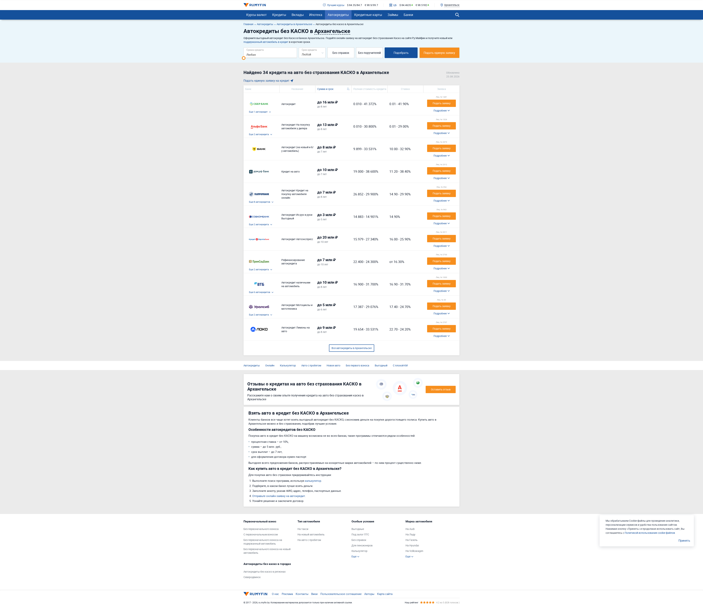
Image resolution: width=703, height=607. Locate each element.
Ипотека (315, 14)
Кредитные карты (368, 14)
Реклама (287, 594)
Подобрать (401, 53)
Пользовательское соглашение (341, 594)
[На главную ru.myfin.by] (255, 594)
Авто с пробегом (311, 365)
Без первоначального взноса (261, 529)
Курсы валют (256, 14)
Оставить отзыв (441, 389)
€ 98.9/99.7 (371, 5)
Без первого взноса (357, 365)
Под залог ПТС (360, 534)
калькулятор (313, 480)
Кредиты (279, 14)
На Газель (412, 540)
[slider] (244, 58)
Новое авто (333, 365)
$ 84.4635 (405, 5)
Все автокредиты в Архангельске (352, 348)
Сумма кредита (255, 49)
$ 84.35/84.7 (354, 5)
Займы (393, 14)
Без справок (340, 53)
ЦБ (395, 5)
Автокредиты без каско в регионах (264, 571)
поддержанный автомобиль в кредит (265, 42)
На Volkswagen (414, 551)
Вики (314, 594)
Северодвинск (252, 577)
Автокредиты (338, 14)
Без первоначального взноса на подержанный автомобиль (262, 541)
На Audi (410, 529)
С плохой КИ (400, 365)
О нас (275, 594)
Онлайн (269, 365)
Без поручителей (369, 53)
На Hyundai (412, 545)
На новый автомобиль (311, 534)
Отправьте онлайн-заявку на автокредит (278, 496)
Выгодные (358, 529)
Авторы (369, 594)
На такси (302, 529)
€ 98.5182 (421, 5)
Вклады (298, 14)
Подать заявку (442, 103)
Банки (408, 14)
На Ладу (410, 534)
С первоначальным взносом (260, 534)
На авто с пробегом (309, 540)
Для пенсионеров (362, 545)
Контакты (302, 594)
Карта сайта (385, 594)
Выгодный (381, 365)
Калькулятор (288, 365)
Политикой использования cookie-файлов (650, 532)
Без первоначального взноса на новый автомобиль (267, 550)
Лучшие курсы (335, 5)
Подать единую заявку (439, 53)
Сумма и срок (325, 89)
